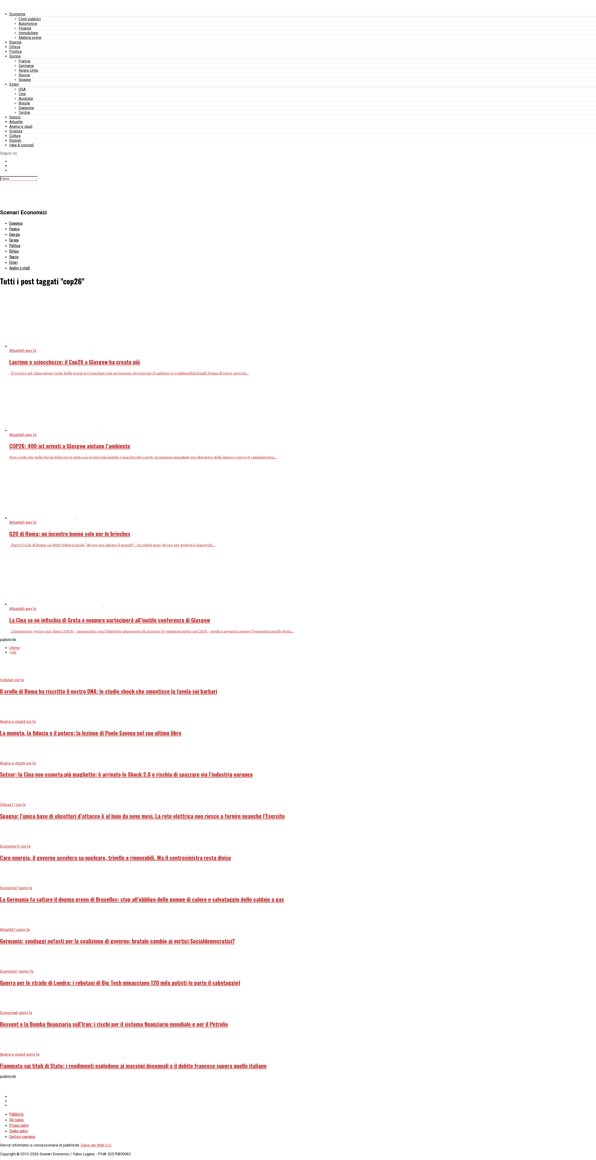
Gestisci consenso (22, 1136)
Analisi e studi (20, 126)
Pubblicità (16, 1114)
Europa (14, 56)
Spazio (15, 117)
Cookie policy (18, 1131)
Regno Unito (28, 70)
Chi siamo (16, 1120)
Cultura (14, 136)
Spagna (25, 80)
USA (22, 89)
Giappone (26, 108)
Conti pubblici (30, 19)
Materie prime (30, 37)
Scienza (15, 131)
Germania (26, 66)
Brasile (24, 103)
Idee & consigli (21, 145)
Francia (24, 61)
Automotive (28, 23)
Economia (17, 14)
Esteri (14, 84)
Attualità (16, 122)
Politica (15, 51)
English (15, 140)
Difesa (14, 47)
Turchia (24, 112)
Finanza (25, 28)
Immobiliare (28, 33)
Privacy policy (19, 1125)
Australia (26, 98)
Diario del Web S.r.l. (96, 1145)
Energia (15, 42)
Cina (22, 94)
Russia (24, 75)
